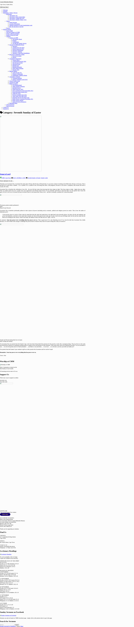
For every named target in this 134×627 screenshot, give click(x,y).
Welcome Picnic (16, 64)
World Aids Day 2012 (17, 89)
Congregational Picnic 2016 (19, 61)
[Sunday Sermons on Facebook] (8, 615)
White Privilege (13, 22)
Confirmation (15, 42)
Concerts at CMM (13, 82)
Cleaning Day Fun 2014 (18, 47)
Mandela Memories (17, 67)
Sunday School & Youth (12, 35)
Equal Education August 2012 (19, 92)
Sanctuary (14, 46)
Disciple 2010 (15, 69)
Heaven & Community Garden (16, 54)
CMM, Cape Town (6, 178)
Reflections (9, 14)
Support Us (6, 108)
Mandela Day (15, 65)
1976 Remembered (17, 85)
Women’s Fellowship (17, 74)
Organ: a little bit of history (12, 33)
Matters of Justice (13, 83)
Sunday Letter (44, 178)
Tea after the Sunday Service (19, 43)
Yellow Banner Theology (18, 86)
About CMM (9, 31)
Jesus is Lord (5, 174)
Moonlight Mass (13, 103)
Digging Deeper (7, 29)
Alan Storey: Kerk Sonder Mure (17, 17)
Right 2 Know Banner (17, 100)
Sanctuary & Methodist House (16, 44)
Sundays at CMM (13, 37)
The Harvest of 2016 (17, 63)
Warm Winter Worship (17, 68)
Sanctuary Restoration (17, 50)
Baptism (14, 40)
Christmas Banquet (17, 78)
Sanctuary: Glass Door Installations (21, 53)
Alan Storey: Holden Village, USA (17, 19)
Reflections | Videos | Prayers (10, 12)
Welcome (5, 10)
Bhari (21, 626)
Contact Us (6, 107)
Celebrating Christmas (14, 76)
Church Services (10, 104)
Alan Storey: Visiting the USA (16, 18)
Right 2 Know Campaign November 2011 (22, 99)
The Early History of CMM (13, 32)
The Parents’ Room (17, 39)
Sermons (5, 11)
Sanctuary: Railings (17, 51)
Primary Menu (5, 7)
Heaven (14, 57)
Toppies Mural (16, 60)
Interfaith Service (16, 88)
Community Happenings (15, 58)
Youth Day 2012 (16, 93)
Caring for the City (17, 72)
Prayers (8, 28)
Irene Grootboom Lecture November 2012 (22, 90)
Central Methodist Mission (6, 2)
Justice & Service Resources (19, 101)
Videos (8, 21)
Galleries (8, 36)
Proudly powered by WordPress (8, 626)
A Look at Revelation (14, 24)
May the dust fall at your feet (16, 26)
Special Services (10, 106)
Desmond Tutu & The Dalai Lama (20, 97)
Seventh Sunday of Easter (34, 178)
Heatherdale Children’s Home (19, 75)
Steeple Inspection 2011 (18, 49)
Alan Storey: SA (13, 15)
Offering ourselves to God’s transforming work (20, 25)
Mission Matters (13, 71)
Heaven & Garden (16, 56)
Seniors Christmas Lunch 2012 (20, 79)
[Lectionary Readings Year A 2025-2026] (5, 554)
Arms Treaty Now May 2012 (19, 96)
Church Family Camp (14, 81)
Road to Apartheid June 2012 (19, 95)
